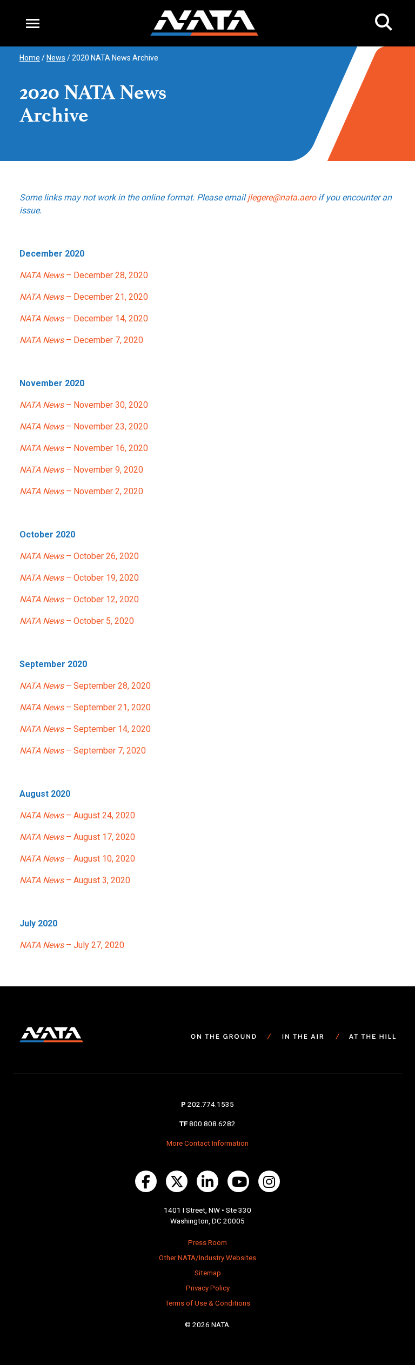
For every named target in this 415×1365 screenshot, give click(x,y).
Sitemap (208, 1273)
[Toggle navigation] (32, 23)
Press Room (207, 1243)
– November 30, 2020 (83, 405)
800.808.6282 (212, 1124)
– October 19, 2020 (79, 578)
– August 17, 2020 (77, 837)
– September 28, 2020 (85, 686)
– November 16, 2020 (83, 448)
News (55, 57)
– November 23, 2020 (83, 426)
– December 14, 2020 (83, 318)
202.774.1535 (211, 1104)
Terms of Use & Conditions (207, 1303)
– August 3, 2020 (74, 880)
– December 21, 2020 (83, 297)
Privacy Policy (208, 1288)
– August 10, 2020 (77, 858)
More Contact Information (207, 1143)
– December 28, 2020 (83, 275)
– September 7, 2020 (82, 750)
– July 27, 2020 (71, 945)
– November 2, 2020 (81, 491)
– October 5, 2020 (76, 621)
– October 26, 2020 (79, 556)
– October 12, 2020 (79, 599)
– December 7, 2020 (81, 340)
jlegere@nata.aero (281, 197)
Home (29, 57)
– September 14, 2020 (85, 729)
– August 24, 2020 (77, 815)
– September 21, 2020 (85, 707)
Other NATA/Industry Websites (207, 1258)
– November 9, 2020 (81, 470)
